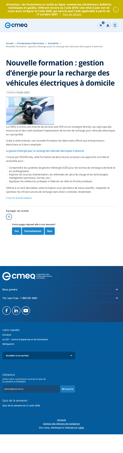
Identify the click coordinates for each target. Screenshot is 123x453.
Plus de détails (72, 14)
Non (49, 231)
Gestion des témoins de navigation (61, 424)
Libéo (81, 427)
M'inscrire (67, 389)
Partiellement (33, 231)
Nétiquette (8, 343)
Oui (17, 231)
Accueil (9, 43)
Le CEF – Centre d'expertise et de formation (25, 339)
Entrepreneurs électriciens (30, 43)
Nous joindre (9, 289)
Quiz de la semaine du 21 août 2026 (21, 405)
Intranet (6, 334)
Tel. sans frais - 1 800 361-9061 (20, 298)
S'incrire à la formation (19, 198)
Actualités (53, 43)
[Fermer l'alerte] (116, 9)
